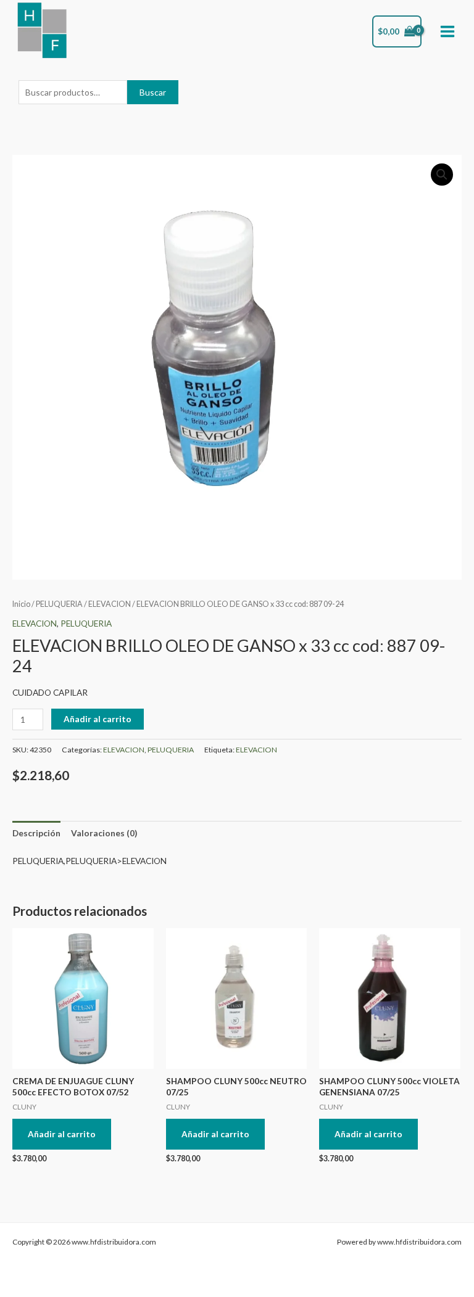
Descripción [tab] (36, 833)
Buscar (152, 92)
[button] (442, 174)
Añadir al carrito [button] (62, 1134)
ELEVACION (109, 604)
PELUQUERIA (59, 604)
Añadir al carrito (97, 719)
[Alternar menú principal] (448, 32)
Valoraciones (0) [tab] (104, 833)
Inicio (21, 604)
